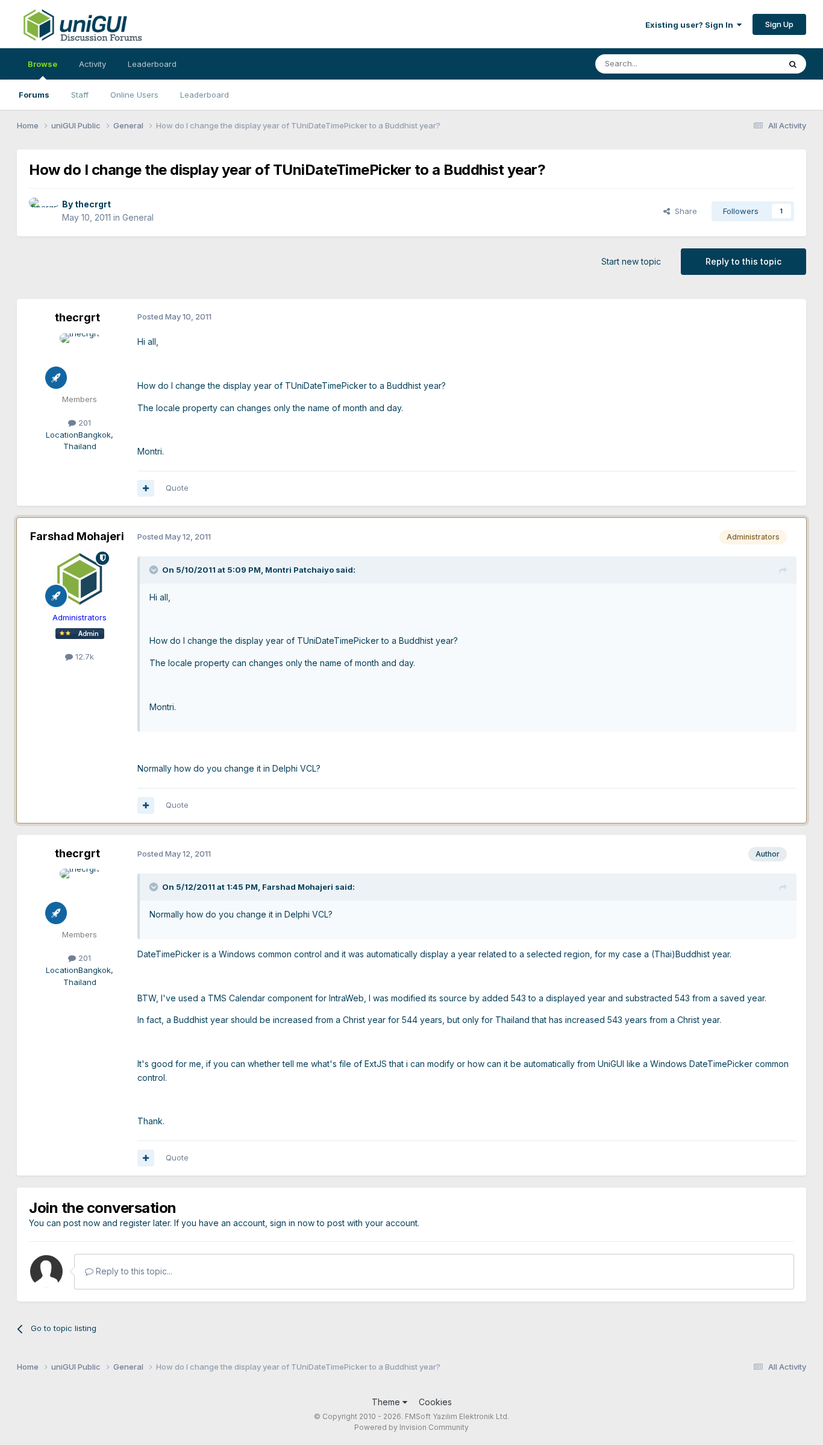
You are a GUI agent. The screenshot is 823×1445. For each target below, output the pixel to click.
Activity (92, 64)
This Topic (744, 63)
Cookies (435, 1402)
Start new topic (631, 261)
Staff (80, 94)
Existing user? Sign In (691, 25)
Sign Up (779, 24)
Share (683, 211)
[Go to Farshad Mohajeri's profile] (79, 579)
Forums (34, 94)
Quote (177, 488)
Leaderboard (204, 94)
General (138, 217)
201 (83, 422)
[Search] (793, 64)
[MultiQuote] (145, 488)
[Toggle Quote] (154, 570)
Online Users (134, 94)
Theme (387, 1402)
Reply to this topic (743, 261)
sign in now (292, 1223)
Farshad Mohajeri (77, 536)
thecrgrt (93, 204)
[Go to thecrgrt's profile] (42, 211)
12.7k (83, 656)
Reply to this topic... (132, 1271)
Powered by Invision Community (411, 1427)
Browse (42, 64)
